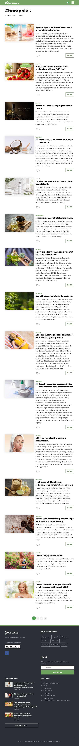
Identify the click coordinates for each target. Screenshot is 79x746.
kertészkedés (55, 645)
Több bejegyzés (20, 725)
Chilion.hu (64, 637)
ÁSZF (45, 685)
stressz (64, 645)
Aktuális (38, 332)
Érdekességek (39, 215)
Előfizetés (47, 693)
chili (62, 641)
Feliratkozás (57, 672)
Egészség (38, 435)
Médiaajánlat (48, 690)
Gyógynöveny (46, 637)
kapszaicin (45, 645)
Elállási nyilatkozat (49, 695)
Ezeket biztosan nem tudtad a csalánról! (54, 296)
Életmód (38, 25)
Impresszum (47, 688)
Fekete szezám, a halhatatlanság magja (54, 218)
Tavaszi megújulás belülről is (49, 555)
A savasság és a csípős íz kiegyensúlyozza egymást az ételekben (23, 716)
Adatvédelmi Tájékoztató (51, 683)
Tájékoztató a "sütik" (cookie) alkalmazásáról (57, 700)
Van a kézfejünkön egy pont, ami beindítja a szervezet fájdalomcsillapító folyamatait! (24, 685)
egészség (55, 637)
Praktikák (39, 137)
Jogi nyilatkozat (48, 698)
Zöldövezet (39, 293)
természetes (45, 641)
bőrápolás (55, 641)
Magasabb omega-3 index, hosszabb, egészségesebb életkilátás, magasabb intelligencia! (25, 705)
